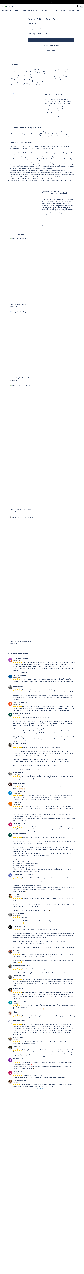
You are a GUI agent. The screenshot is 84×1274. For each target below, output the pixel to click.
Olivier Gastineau (20, 675)
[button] (19, 10)
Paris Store (61, 10)
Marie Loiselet (19, 1046)
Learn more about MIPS (53, 117)
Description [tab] (14, 64)
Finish (31, 34)
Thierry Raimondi (20, 744)
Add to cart (51, 40)
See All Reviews (42, 1088)
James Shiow (18, 1059)
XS (48, 29)
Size (30, 29)
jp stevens (17, 802)
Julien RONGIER (19, 783)
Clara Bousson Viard (21, 965)
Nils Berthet (18, 1037)
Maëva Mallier (18, 988)
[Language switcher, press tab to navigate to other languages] (9, 6)
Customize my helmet (51, 45)
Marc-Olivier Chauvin (21, 713)
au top (16, 950)
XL (44, 29)
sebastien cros (19, 1021)
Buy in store (51, 50)
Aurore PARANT (19, 823)
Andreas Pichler (19, 926)
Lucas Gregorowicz (21, 659)
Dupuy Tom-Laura (20, 703)
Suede (48, 34)
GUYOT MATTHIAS (19, 834)
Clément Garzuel (20, 913)
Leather (41, 34)
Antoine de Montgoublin (23, 874)
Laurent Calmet (19, 1072)
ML (37, 29)
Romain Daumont (20, 1080)
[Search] (3, 6)
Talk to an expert (75, 10)
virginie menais (19, 792)
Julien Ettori (18, 686)
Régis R (16, 1012)
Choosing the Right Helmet (40, 226)
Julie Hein (17, 895)
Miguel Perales (19, 976)
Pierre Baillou (18, 772)
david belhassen (19, 1001)
